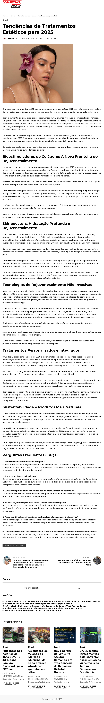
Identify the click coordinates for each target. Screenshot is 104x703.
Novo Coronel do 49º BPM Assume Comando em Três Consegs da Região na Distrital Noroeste (63, 661)
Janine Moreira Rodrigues (14, 545)
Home (5, 16)
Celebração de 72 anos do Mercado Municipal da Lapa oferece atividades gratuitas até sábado (38, 661)
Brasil (13, 16)
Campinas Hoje (13, 38)
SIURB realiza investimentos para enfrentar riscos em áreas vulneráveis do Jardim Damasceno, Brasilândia (90, 661)
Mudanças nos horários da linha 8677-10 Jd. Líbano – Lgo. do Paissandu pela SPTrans (13, 660)
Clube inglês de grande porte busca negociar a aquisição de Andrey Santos (43, 608)
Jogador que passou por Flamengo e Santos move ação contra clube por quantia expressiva (52, 601)
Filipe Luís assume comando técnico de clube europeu (33, 610)
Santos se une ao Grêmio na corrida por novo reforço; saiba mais (38, 604)
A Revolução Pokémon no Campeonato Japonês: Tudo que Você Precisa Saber (45, 606)
